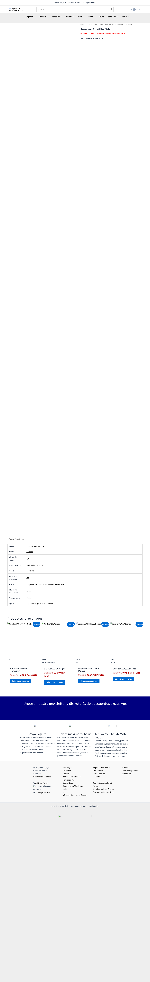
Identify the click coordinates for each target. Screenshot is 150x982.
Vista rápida (23, 652)
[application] (34, 16)
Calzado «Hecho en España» (103, 789)
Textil (28, 591)
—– (64, 792)
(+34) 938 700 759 (41, 783)
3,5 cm (29, 558)
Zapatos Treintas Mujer (35, 546)
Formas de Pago (69, 780)
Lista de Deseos (128, 774)
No (27, 577)
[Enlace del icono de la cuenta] (140, 9)
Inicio (82, 24)
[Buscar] (111, 9)
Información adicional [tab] (15, 539)
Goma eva (30, 571)
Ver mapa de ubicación (42, 777)
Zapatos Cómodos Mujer (95, 24)
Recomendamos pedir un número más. (50, 584)
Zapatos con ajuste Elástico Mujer (39, 603)
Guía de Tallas (98, 770)
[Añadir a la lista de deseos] (81, 43)
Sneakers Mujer (110, 24)
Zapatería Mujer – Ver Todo (103, 792)
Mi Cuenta (126, 767)
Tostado (29, 551)
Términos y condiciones (72, 777)
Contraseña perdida (130, 770)
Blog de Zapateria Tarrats (103, 783)
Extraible (39, 565)
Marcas (95, 786)
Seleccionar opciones (20, 681)
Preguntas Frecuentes (101, 767)
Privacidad (67, 770)
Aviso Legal (67, 767)
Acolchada (30, 565)
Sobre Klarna (68, 783)
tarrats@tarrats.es (43, 792)
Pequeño (30, 584)
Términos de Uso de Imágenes (75, 795)
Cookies (66, 774)
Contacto (96, 777)
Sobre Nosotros (99, 774)
